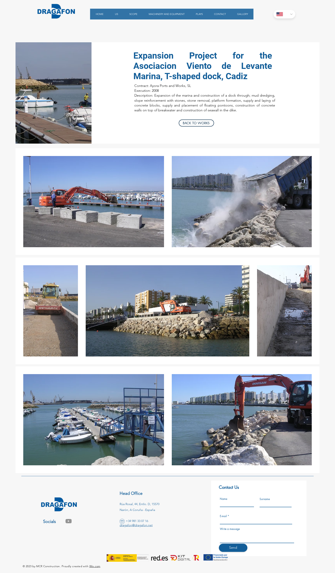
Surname (265, 499)
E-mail (223, 516)
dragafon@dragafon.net (136, 525)
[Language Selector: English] (284, 14)
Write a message (230, 529)
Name (223, 499)
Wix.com (94, 566)
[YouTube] (68, 521)
